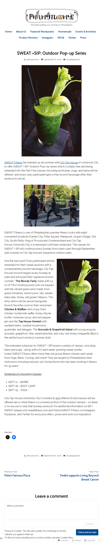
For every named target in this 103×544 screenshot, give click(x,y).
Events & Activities (85, 31)
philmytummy (32, 59)
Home (8, 31)
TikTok (60, 37)
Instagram (47, 37)
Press (83, 37)
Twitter (72, 37)
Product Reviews (28, 37)
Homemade (64, 31)
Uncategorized (73, 59)
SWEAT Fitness (13, 162)
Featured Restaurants (42, 31)
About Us (21, 31)
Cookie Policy (67, 537)
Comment (90, 524)
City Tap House (69, 162)
